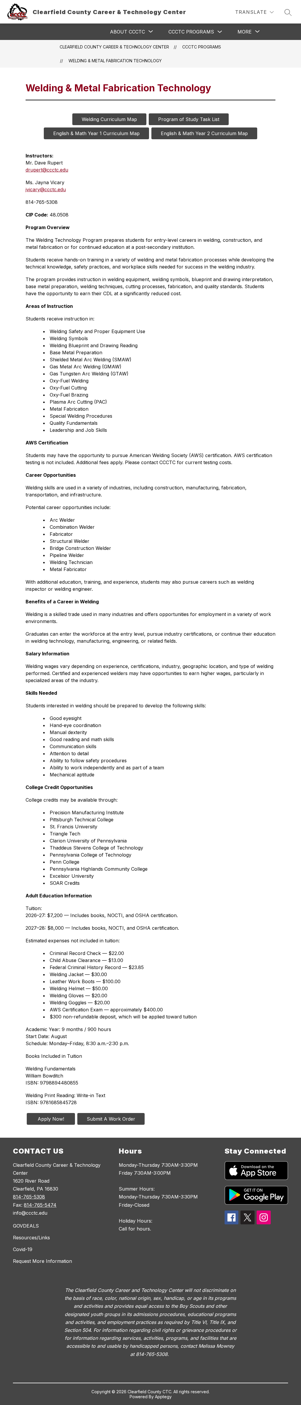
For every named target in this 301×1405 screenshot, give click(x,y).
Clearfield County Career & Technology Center (114, 46)
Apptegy (163, 1396)
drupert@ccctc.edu (47, 170)
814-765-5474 (40, 1205)
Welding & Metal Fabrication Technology (115, 60)
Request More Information (42, 1261)
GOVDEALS (26, 1226)
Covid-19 (22, 1249)
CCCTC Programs (191, 32)
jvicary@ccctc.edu (46, 189)
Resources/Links (31, 1238)
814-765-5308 (29, 1197)
